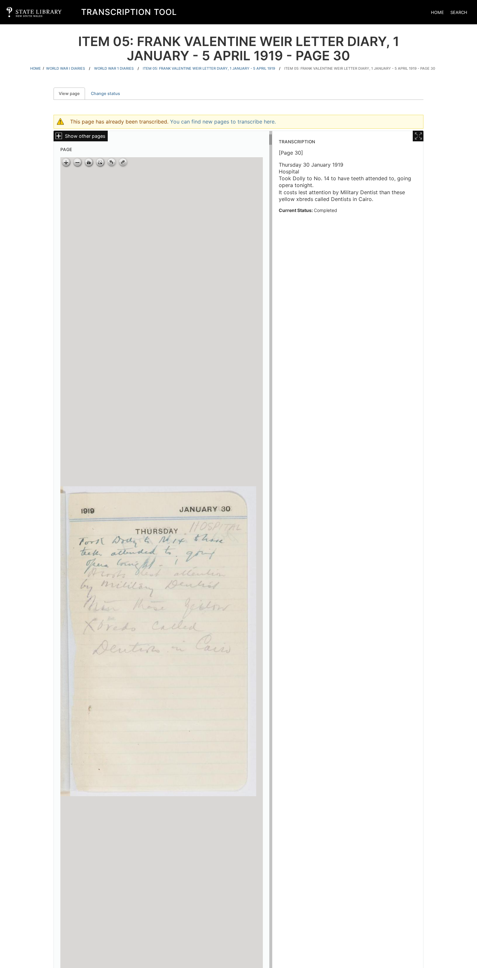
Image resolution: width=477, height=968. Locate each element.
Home (437, 12)
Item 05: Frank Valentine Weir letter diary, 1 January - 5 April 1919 (209, 68)
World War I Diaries (65, 68)
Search (458, 12)
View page (72, 93)
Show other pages (85, 136)
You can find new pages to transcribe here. (223, 121)
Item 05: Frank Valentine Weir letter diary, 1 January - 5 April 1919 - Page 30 (359, 68)
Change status (105, 93)
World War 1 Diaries (114, 68)
